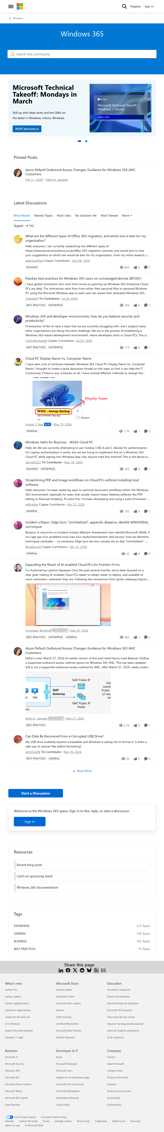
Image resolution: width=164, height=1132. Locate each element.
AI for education (115, 1037)
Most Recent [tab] (22, 215)
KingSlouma (33, 547)
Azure (59, 1057)
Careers (111, 1057)
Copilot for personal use (17, 1017)
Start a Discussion (35, 793)
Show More (84, 771)
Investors (112, 1084)
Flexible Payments (65, 1037)
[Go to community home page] (20, 6)
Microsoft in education (118, 989)
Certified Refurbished (67, 1023)
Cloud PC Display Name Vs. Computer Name (58, 358)
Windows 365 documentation (37, 887)
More (125, 215)
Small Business (12, 1104)
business (20, 941)
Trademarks (101, 1121)
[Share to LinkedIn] (61, 970)
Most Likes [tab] (64, 215)
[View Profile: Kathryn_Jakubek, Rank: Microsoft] (18, 173)
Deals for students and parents (123, 1030)
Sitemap (9, 1121)
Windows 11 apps (14, 1037)
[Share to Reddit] (82, 970)
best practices (24, 949)
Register (135, 6)
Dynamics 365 (12, 1070)
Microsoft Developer (66, 1063)
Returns (60, 1010)
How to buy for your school (121, 1017)
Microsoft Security (14, 1063)
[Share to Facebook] (68, 970)
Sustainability (114, 1104)
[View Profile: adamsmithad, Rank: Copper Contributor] (18, 239)
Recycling (135, 1121)
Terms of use (83, 1121)
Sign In (149, 6)
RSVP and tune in (27, 129)
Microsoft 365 (12, 1077)
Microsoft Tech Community (69, 1084)
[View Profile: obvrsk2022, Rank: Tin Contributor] (18, 445)
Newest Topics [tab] (43, 215)
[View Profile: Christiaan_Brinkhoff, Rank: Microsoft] (18, 567)
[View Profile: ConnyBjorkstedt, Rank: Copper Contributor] (18, 319)
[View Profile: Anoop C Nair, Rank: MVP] (18, 361)
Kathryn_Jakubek (57, 180)
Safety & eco (118, 1121)
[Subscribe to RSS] (96, 970)
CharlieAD (31, 298)
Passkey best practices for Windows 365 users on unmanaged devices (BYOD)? (83, 278)
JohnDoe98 (32, 752)
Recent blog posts (29, 865)
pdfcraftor (31, 504)
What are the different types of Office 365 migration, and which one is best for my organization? (85, 238)
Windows (18, 18)
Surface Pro (11, 989)
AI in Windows (12, 1023)
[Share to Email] (103, 970)
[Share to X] (75, 970)
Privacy (46, 1121)
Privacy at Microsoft (117, 1077)
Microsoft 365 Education (119, 1010)
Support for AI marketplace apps (72, 1077)
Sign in (30, 821)
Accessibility (113, 1097)
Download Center (65, 996)
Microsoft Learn (64, 1070)
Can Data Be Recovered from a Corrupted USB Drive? (64, 736)
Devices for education (118, 996)
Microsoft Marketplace (68, 1091)
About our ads (12, 1125)
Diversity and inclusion (119, 1091)
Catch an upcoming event (35, 876)
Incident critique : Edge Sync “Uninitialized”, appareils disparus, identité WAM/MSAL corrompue (87, 524)
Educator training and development (125, 1023)
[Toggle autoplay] (86, 141)
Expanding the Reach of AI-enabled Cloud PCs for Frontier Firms (72, 564)
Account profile (64, 989)
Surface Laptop (12, 996)
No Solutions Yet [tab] (86, 215)
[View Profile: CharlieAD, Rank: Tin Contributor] (18, 281)
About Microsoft (115, 1063)
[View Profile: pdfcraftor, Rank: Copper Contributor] (18, 483)
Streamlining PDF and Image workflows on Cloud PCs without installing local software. (82, 482)
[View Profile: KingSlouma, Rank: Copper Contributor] (18, 525)
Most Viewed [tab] (109, 215)
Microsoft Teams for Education (122, 1003)
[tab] (79, 141)
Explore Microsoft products (19, 1030)
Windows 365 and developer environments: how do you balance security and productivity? (82, 318)
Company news (115, 1070)
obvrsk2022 (33, 462)
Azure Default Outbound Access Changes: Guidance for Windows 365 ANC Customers (80, 171)
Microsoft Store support (68, 1003)
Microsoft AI (11, 1057)
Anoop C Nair (34, 424)
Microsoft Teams (13, 1091)
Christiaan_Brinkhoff (38, 630)
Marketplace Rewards (67, 1097)
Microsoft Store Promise (68, 1030)
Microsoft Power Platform (18, 1084)
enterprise (21, 926)
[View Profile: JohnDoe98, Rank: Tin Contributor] (18, 739)
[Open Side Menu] (11, 6)
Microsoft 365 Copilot (16, 1097)
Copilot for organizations (18, 1010)
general (20, 933)
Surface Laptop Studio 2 (17, 1003)
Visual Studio (63, 1104)
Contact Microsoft (28, 1121)
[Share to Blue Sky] (89, 970)
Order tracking (63, 1017)
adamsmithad (34, 261)
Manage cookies (63, 1121)
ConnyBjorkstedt (36, 341)
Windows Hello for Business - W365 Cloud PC (59, 442)
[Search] (124, 6)
